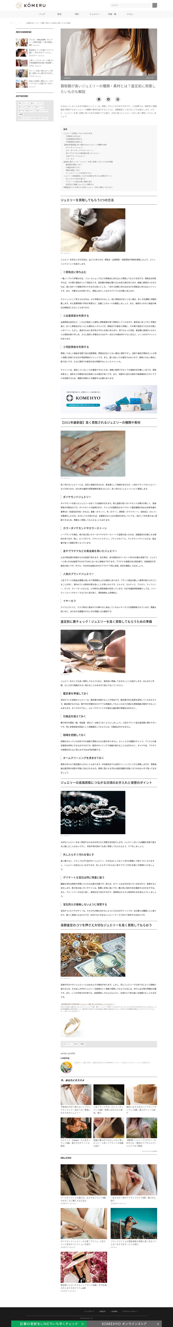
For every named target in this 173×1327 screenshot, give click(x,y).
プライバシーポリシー (131, 1311)
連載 (21, 114)
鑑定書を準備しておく (74, 165)
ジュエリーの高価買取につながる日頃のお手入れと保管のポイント (88, 176)
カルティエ (31, 111)
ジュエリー (68, 1044)
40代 (83, 1044)
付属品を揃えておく (73, 167)
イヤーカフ (70, 159)
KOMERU (30, 5)
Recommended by (147, 1151)
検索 (154, 5)
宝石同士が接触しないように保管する (80, 184)
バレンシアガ (43, 111)
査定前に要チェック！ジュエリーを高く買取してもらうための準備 (88, 162)
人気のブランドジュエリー (75, 156)
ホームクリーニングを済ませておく (79, 173)
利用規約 (114, 1311)
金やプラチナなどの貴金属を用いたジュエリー (83, 153)
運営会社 (103, 1311)
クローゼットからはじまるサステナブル (33, 118)
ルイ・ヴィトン (37, 103)
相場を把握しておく (73, 170)
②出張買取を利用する (74, 139)
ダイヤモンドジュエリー (75, 148)
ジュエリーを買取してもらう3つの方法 (77, 133)
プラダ (22, 111)
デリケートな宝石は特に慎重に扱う (79, 182)
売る (76, 1044)
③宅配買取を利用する (74, 142)
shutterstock (67, 253)
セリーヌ (40, 107)
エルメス (23, 107)
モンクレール (24, 103)
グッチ (31, 107)
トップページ (89, 1311)
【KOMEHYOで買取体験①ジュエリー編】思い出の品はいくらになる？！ (88, 1004)
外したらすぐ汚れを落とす (76, 179)
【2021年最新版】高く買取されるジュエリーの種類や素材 (85, 145)
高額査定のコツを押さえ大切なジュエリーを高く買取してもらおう (88, 187)
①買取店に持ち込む (73, 136)
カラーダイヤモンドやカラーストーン (80, 150)
